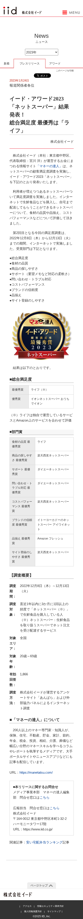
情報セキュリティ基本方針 (50, 906)
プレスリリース (29, 63)
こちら (45, 797)
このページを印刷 (65, 70)
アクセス (27, 906)
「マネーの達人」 (49, 166)
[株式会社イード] (22, 9)
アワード (55, 63)
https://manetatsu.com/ (36, 772)
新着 (7, 63)
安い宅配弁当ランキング (44, 842)
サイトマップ (54, 911)
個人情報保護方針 (33, 911)
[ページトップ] (41, 885)
